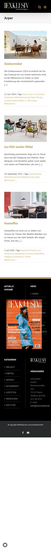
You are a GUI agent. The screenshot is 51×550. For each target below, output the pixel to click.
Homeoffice (11, 223)
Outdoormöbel (13, 64)
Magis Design (36, 97)
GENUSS (10, 379)
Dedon (41, 94)
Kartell (38, 174)
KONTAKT (37, 319)
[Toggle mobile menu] (45, 7)
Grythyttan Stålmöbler (14, 97)
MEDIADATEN (38, 312)
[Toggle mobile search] (39, 7)
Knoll (27, 97)
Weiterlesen (9, 103)
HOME (35, 293)
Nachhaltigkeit (23, 177)
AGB (34, 338)
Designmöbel (18, 253)
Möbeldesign (10, 177)
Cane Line (32, 94)
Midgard (8, 256)
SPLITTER (11, 405)
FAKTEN (10, 373)
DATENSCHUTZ (38, 331)
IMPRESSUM (38, 325)
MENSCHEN (12, 398)
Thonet (27, 256)
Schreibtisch (18, 256)
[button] (5, 545)
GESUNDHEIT (12, 386)
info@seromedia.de (40, 405)
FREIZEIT (10, 367)
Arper (25, 94)
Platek (21, 100)
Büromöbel (32, 250)
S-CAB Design (31, 100)
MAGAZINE (37, 306)
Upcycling (35, 177)
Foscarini (29, 253)
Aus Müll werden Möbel (18, 147)
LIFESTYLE (11, 392)
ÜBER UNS (37, 300)
